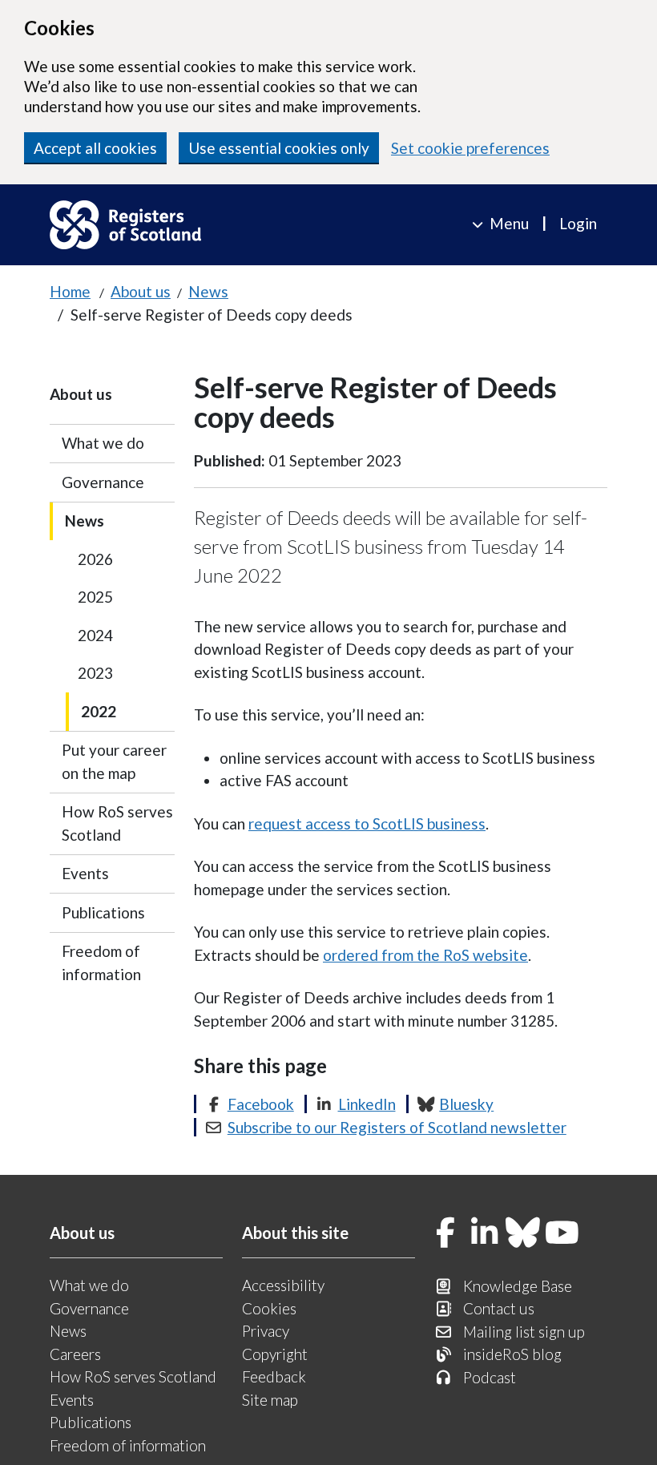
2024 (95, 635)
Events (85, 873)
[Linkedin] (485, 1233)
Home (70, 291)
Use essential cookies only (278, 148)
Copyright (275, 1354)
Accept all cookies (95, 148)
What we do (103, 443)
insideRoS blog (512, 1354)
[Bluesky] (523, 1233)
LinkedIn (367, 1104)
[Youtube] (562, 1233)
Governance (103, 482)
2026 (95, 559)
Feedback (274, 1376)
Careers (75, 1354)
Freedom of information (101, 962)
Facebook (261, 1104)
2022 (98, 711)
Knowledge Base (517, 1286)
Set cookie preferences (470, 147)
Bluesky (466, 1104)
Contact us (498, 1308)
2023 (95, 673)
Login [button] (578, 223)
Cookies (269, 1308)
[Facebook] (445, 1233)
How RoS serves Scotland (117, 823)
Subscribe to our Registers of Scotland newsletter (397, 1127)
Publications (103, 912)
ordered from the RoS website (425, 955)
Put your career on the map (114, 761)
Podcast (489, 1377)
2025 (95, 596)
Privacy (265, 1331)
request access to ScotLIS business (367, 823)
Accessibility (283, 1285)
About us (141, 291)
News (208, 291)
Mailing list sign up (524, 1331)
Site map (270, 1399)
